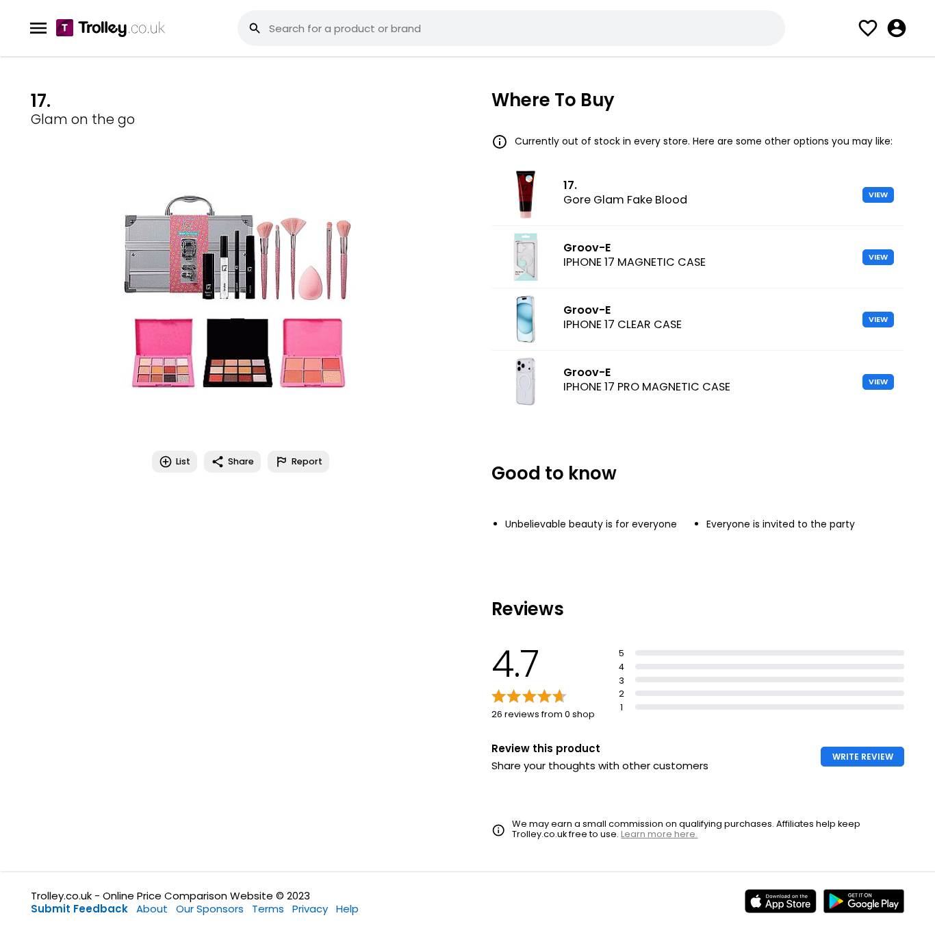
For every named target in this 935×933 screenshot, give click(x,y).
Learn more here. (659, 834)
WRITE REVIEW (862, 756)
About (152, 908)
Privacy (310, 908)
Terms (268, 908)
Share (241, 461)
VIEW (878, 194)
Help (347, 908)
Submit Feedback (79, 908)
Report (307, 461)
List (183, 461)
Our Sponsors (210, 908)
